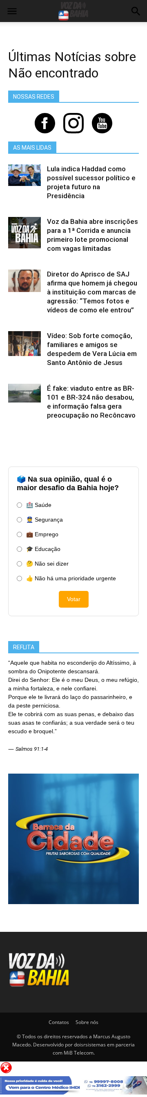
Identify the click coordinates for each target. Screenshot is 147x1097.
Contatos (59, 1022)
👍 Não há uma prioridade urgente (71, 578)
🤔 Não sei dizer (47, 563)
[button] (136, 12)
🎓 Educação (43, 549)
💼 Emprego (42, 534)
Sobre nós (87, 1022)
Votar (73, 599)
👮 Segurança (44, 519)
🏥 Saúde (38, 505)
